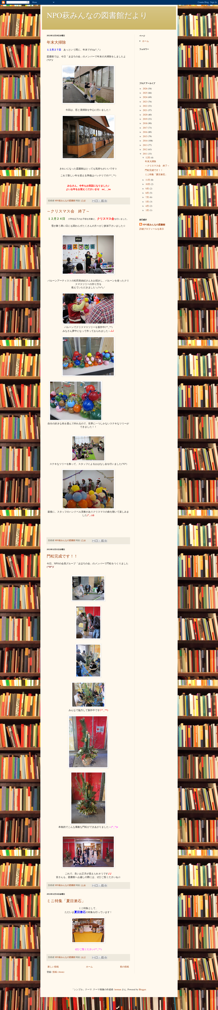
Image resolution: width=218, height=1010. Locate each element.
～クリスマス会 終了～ (68, 211)
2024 (145, 97)
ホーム (89, 966)
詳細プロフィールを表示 (151, 228)
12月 (148, 157)
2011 (145, 153)
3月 (148, 210)
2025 (145, 92)
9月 (148, 188)
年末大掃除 (56, 42)
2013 (145, 145)
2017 (145, 127)
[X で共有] (99, 200)
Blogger (142, 989)
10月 (148, 184)
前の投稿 (124, 966)
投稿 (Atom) (58, 971)
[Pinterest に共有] (105, 200)
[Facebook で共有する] (102, 200)
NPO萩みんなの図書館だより (97, 15)
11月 (148, 179)
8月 (148, 192)
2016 (145, 131)
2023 (145, 101)
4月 (148, 205)
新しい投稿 (53, 966)
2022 (145, 105)
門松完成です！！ (62, 556)
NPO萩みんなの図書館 (154, 224)
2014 (145, 140)
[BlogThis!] (96, 200)
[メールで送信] (93, 200)
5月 (148, 201)
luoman (117, 989)
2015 (145, 136)
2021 (145, 110)
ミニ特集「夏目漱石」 (66, 900)
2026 (145, 88)
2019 (145, 118)
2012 (145, 149)
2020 (145, 114)
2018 (145, 123)
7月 (148, 197)
